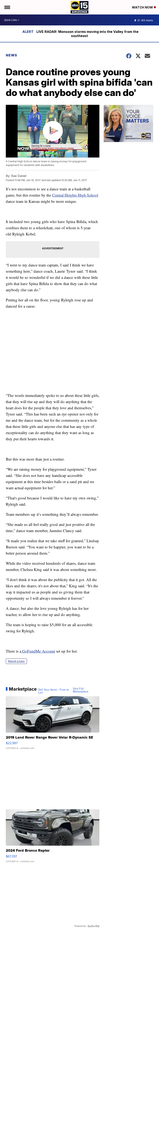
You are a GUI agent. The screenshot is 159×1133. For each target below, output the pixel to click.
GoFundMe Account (38, 651)
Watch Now (143, 7)
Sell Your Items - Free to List (53, 691)
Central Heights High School (75, 195)
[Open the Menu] (7, 7)
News (11, 55)
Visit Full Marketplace (80, 690)
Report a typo (16, 661)
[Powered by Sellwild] (93, 926)
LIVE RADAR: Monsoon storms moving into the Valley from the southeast (87, 34)
